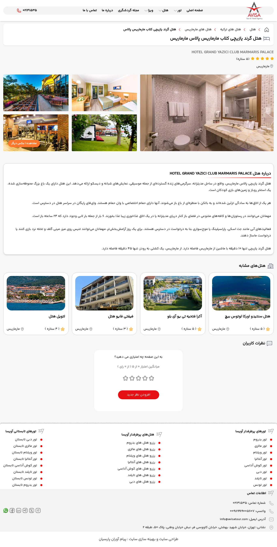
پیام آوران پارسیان (112, 539)
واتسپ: (248, 511)
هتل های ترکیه (230, 29)
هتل (253, 29)
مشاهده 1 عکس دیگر (24, 143)
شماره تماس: (249, 503)
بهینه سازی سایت (142, 539)
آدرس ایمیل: (243, 519)
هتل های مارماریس (198, 29)
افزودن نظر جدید (138, 394)
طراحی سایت (168, 539)
